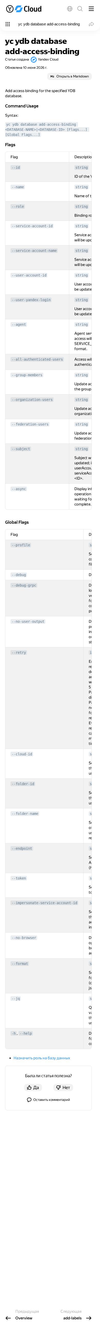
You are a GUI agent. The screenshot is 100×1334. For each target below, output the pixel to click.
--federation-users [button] (30, 424)
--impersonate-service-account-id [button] (44, 903)
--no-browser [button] (24, 938)
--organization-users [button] (32, 400)
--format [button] (20, 964)
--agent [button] (19, 324)
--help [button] (25, 1033)
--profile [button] (21, 545)
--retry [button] (19, 652)
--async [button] (19, 489)
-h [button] (14, 1033)
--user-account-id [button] (29, 275)
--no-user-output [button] (28, 621)
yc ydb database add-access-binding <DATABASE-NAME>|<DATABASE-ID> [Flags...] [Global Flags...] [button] (47, 129)
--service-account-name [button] (34, 251)
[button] (69, 8)
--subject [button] (21, 449)
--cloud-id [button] (22, 754)
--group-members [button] (27, 375)
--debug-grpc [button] (24, 585)
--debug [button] (19, 575)
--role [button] (18, 206)
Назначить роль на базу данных (42, 1058)
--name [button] (18, 187)
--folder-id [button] (23, 784)
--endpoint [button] (22, 848)
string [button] (81, 167)
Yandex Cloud (48, 59)
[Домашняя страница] (24, 9)
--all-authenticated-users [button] (37, 359)
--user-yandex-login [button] (31, 300)
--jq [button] (16, 998)
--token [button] (19, 878)
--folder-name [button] (25, 814)
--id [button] (16, 167)
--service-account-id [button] (32, 226)
